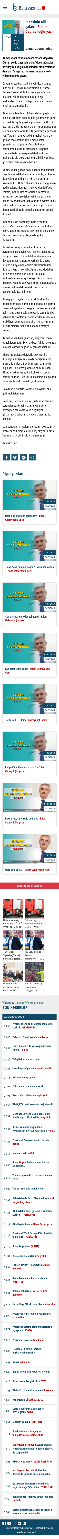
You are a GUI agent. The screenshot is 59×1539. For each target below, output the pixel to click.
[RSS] (24, 1523)
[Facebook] (4, 1523)
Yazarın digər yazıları (30, 885)
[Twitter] (19, 1523)
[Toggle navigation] (4, 7)
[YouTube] (9, 1523)
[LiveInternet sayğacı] (39, 1532)
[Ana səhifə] (29, 7)
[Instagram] (14, 1523)
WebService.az (46, 1528)
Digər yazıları (12, 473)
